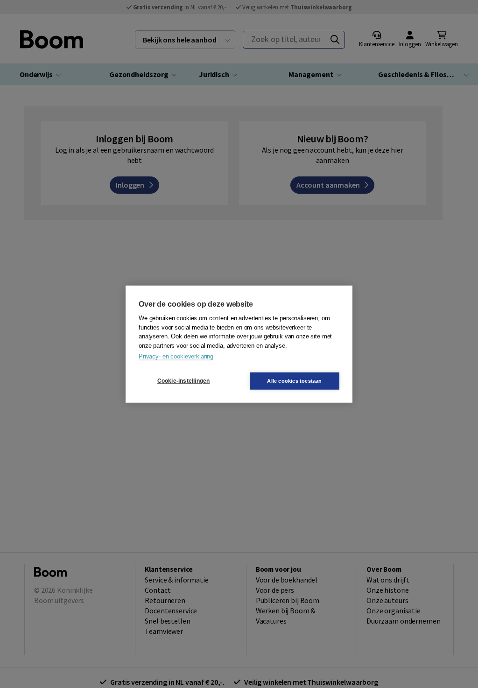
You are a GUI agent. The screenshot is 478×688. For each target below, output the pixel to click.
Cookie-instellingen (183, 381)
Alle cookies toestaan (294, 380)
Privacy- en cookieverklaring (176, 356)
